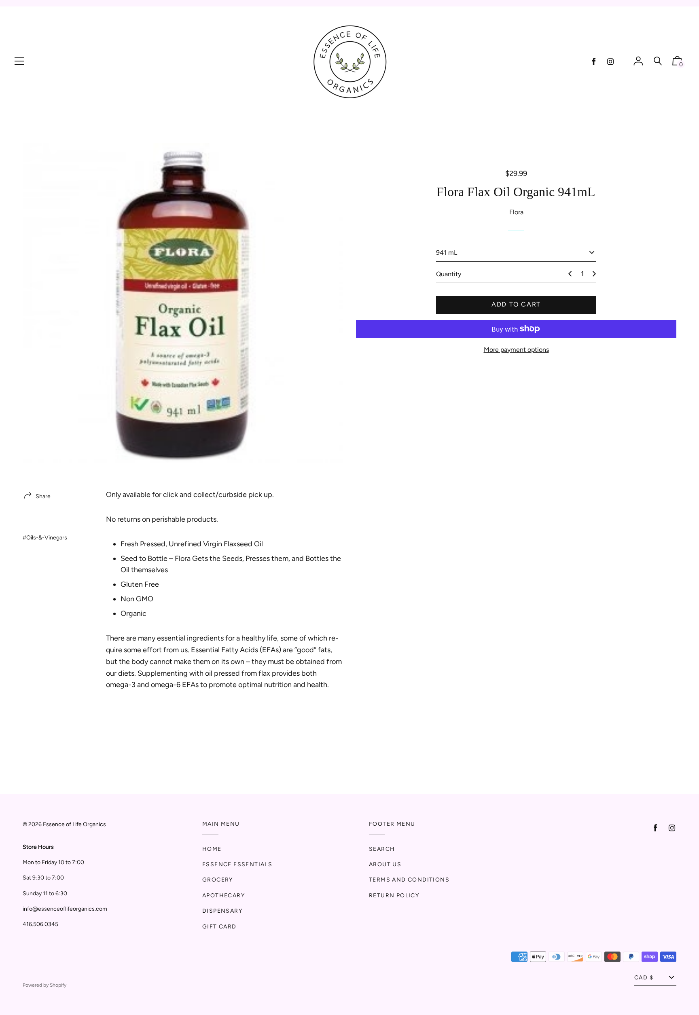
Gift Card (219, 926)
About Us (385, 864)
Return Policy (394, 895)
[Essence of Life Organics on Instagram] (610, 61)
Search (382, 849)
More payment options (516, 349)
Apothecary (223, 895)
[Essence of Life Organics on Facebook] (593, 61)
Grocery (217, 879)
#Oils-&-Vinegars (45, 537)
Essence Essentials (237, 864)
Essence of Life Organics (74, 824)
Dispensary (222, 910)
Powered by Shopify (44, 985)
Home (212, 849)
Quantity (448, 274)
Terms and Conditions (409, 879)
